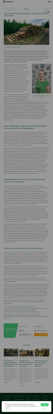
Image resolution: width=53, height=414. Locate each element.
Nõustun (45, 404)
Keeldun (45, 408)
